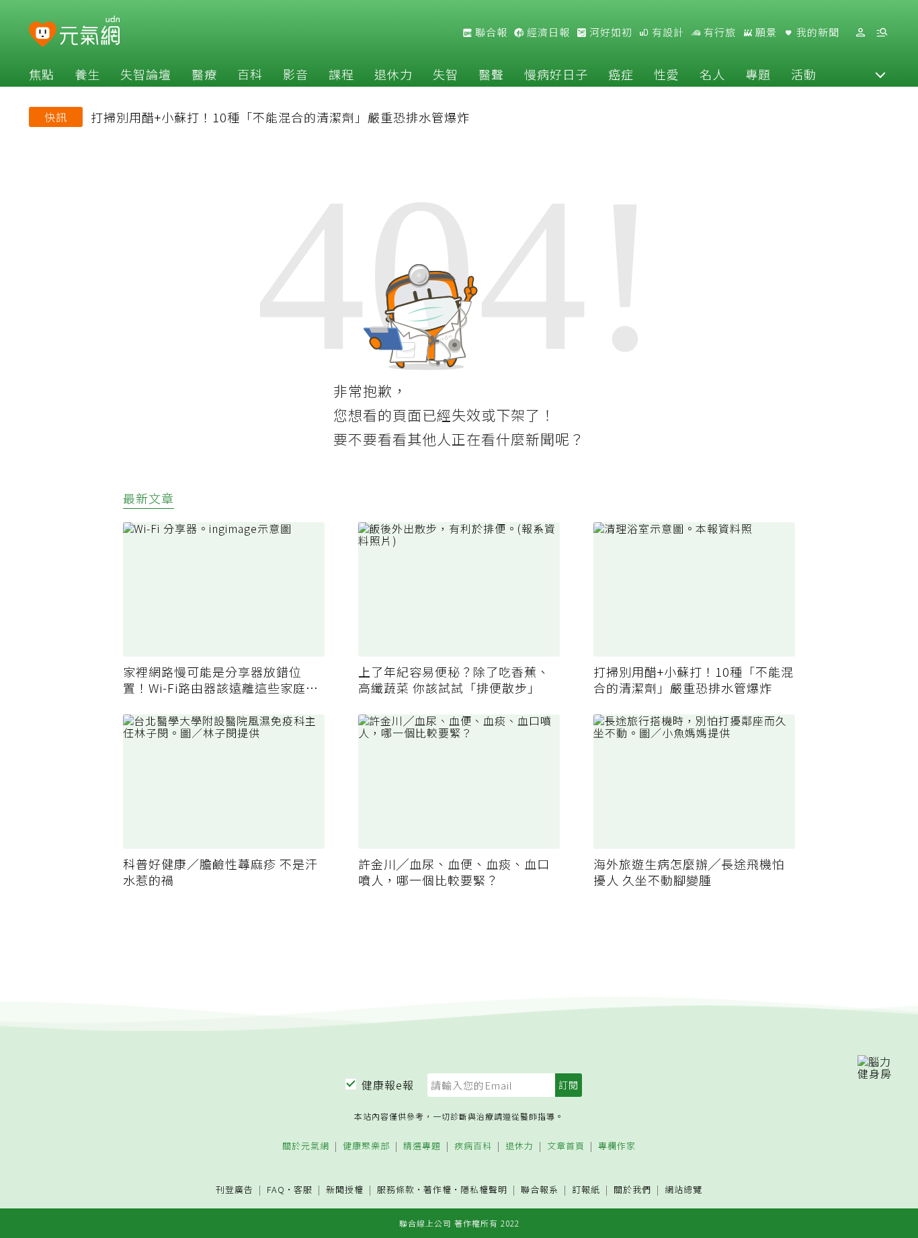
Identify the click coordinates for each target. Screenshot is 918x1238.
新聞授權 (345, 1190)
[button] (880, 74)
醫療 (204, 74)
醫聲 (491, 74)
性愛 (666, 74)
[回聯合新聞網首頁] (42, 35)
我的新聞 (816, 32)
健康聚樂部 (366, 1146)
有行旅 (718, 32)
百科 (250, 74)
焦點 (41, 74)
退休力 (393, 74)
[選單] (882, 32)
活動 (804, 74)
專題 (758, 74)
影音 (295, 74)
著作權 (437, 1189)
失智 (445, 74)
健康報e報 (388, 1084)
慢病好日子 (556, 74)
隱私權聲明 (483, 1189)
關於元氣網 (305, 1146)
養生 (87, 74)
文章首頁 (566, 1146)
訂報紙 (586, 1190)
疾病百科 (473, 1146)
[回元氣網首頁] (90, 32)
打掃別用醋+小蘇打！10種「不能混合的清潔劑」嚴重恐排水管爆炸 (280, 117)
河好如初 (609, 32)
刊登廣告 (234, 1190)
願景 (765, 32)
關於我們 (632, 1190)
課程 (341, 74)
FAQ (276, 1189)
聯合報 (489, 32)
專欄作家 (617, 1146)
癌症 (621, 74)
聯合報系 (539, 1190)
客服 (303, 1189)
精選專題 (422, 1146)
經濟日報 (547, 32)
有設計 (666, 32)
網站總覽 (683, 1190)
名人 (712, 74)
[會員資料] (860, 32)
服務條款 (396, 1189)
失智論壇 (145, 74)
